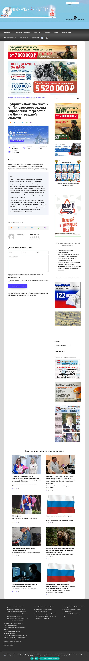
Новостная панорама (22, 32)
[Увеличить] (78, 145)
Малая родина (9, 37)
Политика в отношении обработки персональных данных (13, 624)
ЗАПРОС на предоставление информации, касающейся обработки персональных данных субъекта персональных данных (16, 637)
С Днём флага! (16, 516)
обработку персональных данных (17, 275)
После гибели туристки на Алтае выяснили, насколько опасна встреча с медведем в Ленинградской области (60, 550)
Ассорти (37, 32)
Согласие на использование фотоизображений (12, 632)
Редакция (22, 37)
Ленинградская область (17, 140)
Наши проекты (66, 32)
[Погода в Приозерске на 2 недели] (73, 6)
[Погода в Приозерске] (72, 3)
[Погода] (69, 4)
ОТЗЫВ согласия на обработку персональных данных (12, 642)
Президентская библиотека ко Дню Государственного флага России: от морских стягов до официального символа (60, 586)
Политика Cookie (8, 645)
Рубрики (7, 32)
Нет (36, 658)
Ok (32, 658)
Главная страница (13, 97)
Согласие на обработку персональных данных (14, 628)
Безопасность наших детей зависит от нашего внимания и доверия (24, 585)
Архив (56, 32)
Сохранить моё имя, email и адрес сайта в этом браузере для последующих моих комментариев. (29, 281)
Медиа (47, 32)
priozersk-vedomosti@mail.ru (47, 613)
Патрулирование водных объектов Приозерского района (23, 549)
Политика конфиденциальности (49, 658)
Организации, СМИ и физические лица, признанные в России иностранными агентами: (69, 268)
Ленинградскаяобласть (16, 222)
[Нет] (87, 656)
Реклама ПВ (35, 37)
